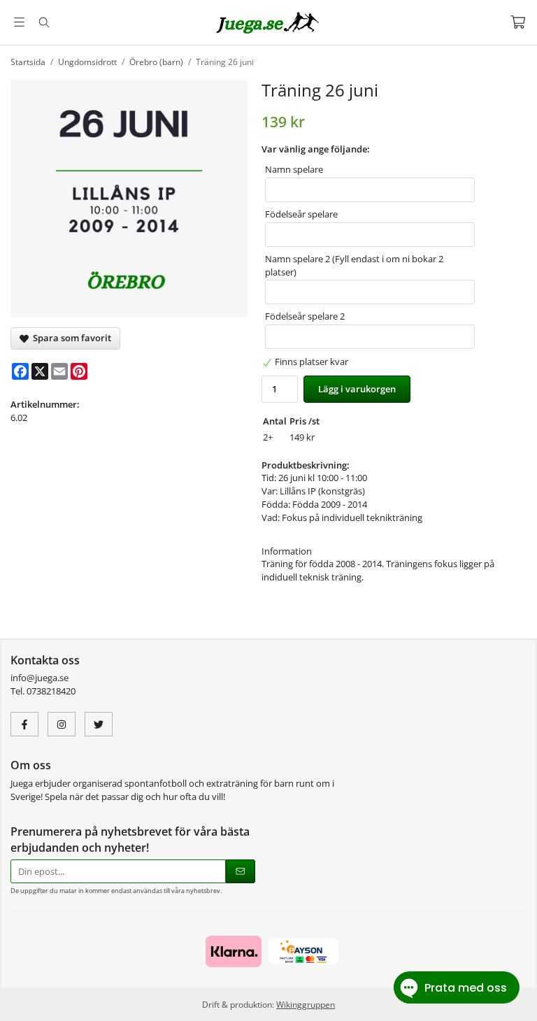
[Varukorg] (518, 22)
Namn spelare (294, 169)
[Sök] (43, 22)
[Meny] (19, 22)
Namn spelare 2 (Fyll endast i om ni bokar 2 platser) (354, 265)
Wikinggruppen (305, 1004)
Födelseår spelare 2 (305, 316)
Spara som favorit (70, 337)
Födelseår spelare (301, 214)
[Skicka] (240, 871)
